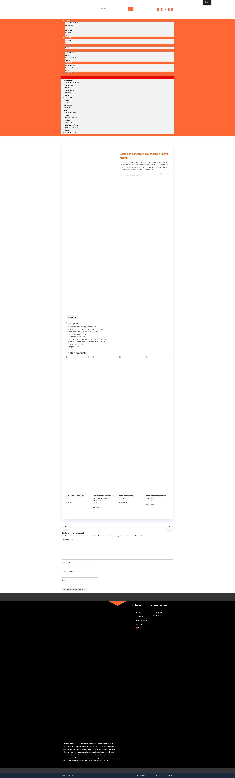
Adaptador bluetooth (72, 23)
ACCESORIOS (67, 20)
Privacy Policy (158, 775)
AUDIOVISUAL (68, 38)
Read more (70, 502)
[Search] (130, 9)
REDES (65, 50)
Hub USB (68, 33)
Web (64, 580)
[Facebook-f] (158, 9)
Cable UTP (68, 55)
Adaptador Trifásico (71, 65)
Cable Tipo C (69, 30)
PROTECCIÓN (67, 63)
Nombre (66, 563)
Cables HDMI (69, 25)
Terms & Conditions (143, 775)
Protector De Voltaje (71, 68)
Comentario (67, 540)
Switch (67, 120)
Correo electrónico (70, 571)
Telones (68, 103)
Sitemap (169, 775)
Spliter (67, 95)
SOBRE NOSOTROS (69, 73)
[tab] (72, 317)
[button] (117, 77)
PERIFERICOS (67, 45)
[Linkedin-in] (172, 9)
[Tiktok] (165, 9)
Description (72, 317)
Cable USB (68, 28)
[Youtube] (161, 9)
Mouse (67, 48)
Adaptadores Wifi (70, 53)
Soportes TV (69, 40)
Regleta (67, 130)
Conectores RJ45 (71, 58)
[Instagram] (168, 9)
